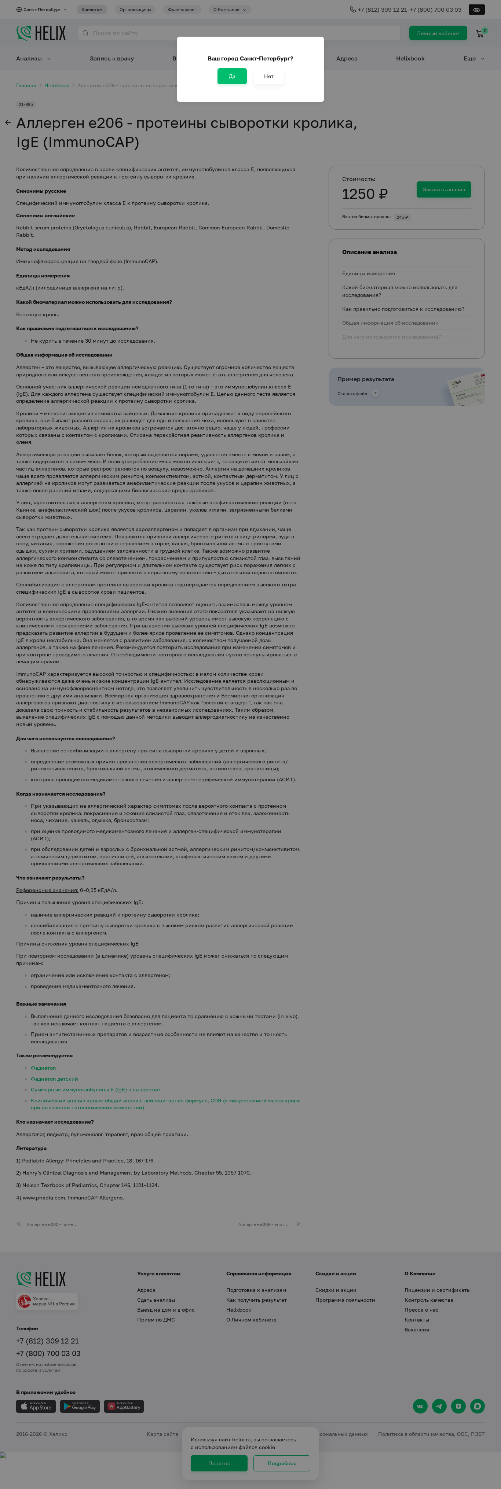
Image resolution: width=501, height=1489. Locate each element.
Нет (269, 76)
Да (232, 76)
